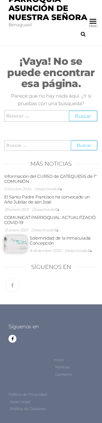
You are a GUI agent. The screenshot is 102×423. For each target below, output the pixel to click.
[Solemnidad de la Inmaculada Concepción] (15, 243)
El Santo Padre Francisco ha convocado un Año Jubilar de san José (47, 199)
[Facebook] (12, 285)
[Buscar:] (51, 116)
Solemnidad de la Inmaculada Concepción (60, 240)
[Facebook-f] (12, 339)
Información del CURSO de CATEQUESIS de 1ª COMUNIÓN (50, 179)
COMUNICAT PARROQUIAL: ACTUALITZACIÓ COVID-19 (50, 220)
